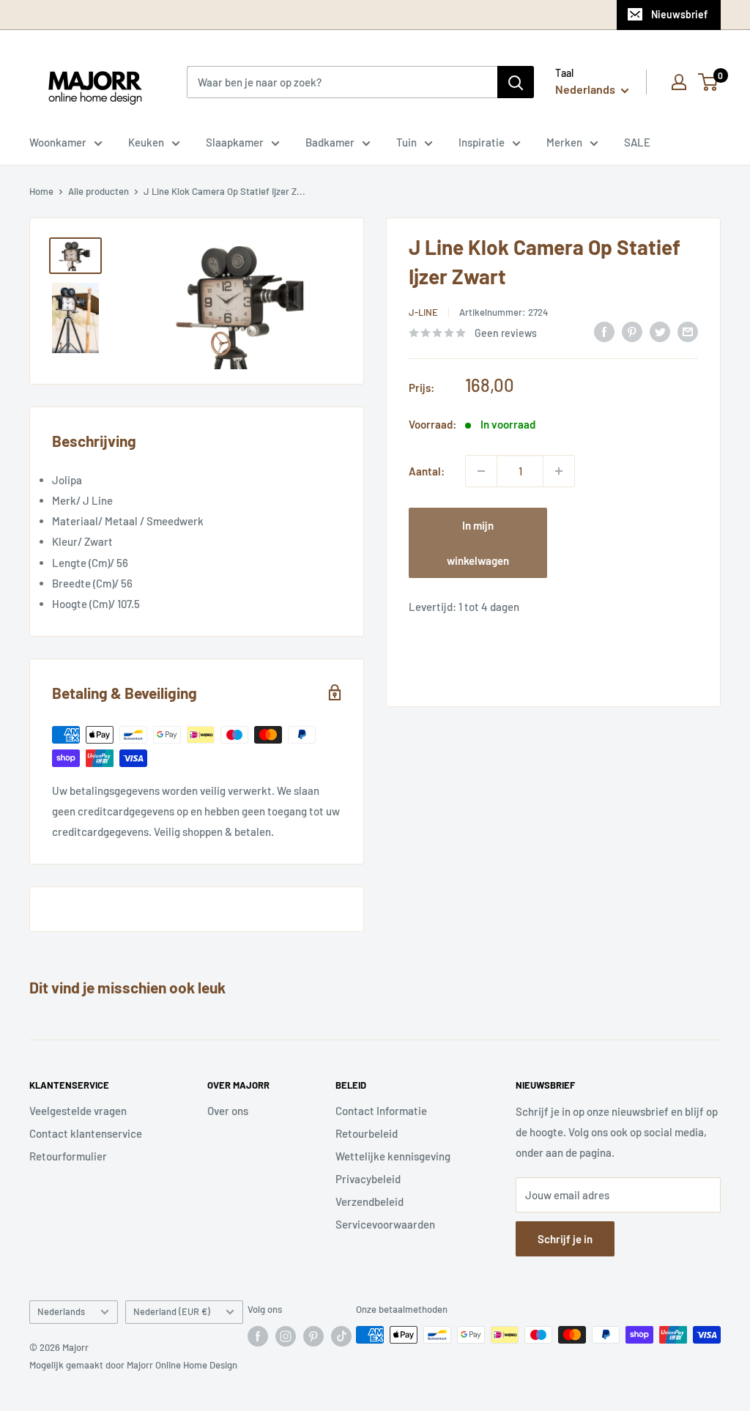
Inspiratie (481, 142)
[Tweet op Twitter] (660, 331)
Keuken (146, 142)
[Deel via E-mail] (687, 331)
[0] (708, 82)
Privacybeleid (368, 1178)
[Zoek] (515, 82)
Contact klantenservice (85, 1133)
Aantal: (427, 471)
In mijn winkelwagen (478, 543)
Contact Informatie (381, 1110)
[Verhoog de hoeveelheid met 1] (558, 471)
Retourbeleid (366, 1133)
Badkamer (329, 142)
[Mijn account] (679, 82)
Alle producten (98, 191)
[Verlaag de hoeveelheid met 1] (481, 471)
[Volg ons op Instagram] (285, 1336)
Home (41, 191)
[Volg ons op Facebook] (258, 1336)
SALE (637, 142)
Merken (564, 142)
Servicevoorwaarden (385, 1224)
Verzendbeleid (369, 1201)
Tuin (406, 142)
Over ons (227, 1110)
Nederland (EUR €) (171, 1311)
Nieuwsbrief (679, 14)
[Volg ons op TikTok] (341, 1336)
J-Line (423, 312)
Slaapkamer (235, 142)
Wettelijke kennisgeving (392, 1156)
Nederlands (61, 1311)
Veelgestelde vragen (78, 1110)
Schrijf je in (565, 1238)
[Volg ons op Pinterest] (313, 1336)
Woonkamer (57, 142)
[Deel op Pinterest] (632, 331)
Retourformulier (68, 1156)
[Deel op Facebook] (604, 331)
